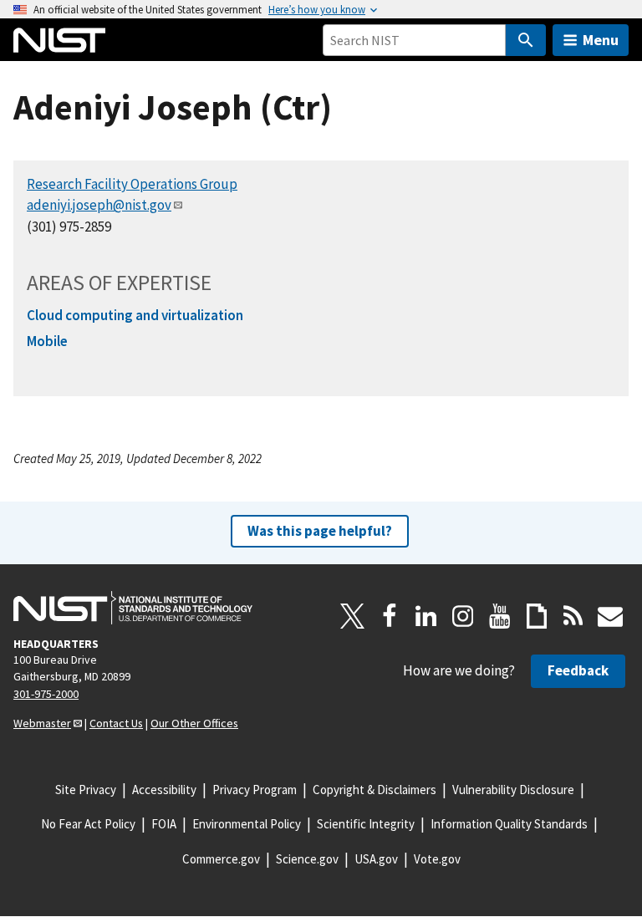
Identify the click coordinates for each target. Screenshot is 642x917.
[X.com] (352, 616)
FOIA (163, 824)
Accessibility (164, 789)
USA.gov (376, 859)
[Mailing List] (610, 616)
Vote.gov (437, 859)
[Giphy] (536, 616)
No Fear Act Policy (88, 824)
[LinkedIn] (426, 616)
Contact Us (116, 723)
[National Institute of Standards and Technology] (132, 607)
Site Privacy (85, 789)
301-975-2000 (46, 693)
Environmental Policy (246, 824)
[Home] (59, 40)
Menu (601, 39)
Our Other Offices (194, 723)
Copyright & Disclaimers (374, 789)
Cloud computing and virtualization (135, 315)
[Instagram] (463, 616)
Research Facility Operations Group (132, 184)
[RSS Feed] (573, 616)
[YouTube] (500, 616)
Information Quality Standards (509, 824)
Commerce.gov (221, 859)
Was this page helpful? (319, 531)
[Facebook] (389, 616)
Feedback (578, 670)
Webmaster (42, 723)
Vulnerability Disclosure (513, 789)
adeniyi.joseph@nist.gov (99, 205)
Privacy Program (254, 789)
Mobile (47, 341)
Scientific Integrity (366, 824)
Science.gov (307, 859)
